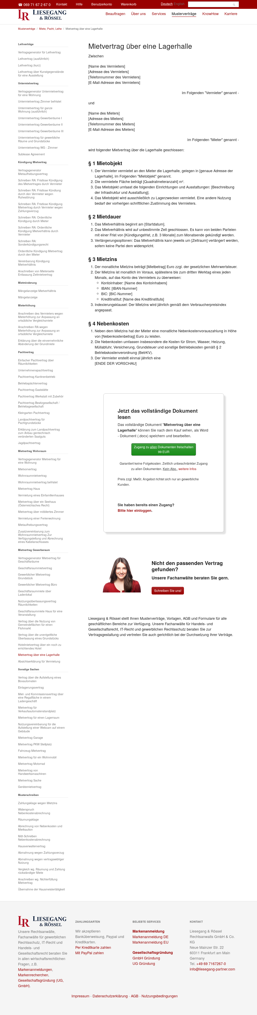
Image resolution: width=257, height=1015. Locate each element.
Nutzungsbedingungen (160, 995)
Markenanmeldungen (35, 969)
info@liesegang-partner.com (212, 968)
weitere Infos (187, 468)
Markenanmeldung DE (150, 936)
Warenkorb (128, 4)
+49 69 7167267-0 (211, 963)
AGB (134, 995)
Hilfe (79, 4)
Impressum (80, 995)
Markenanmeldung (148, 931)
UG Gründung (144, 963)
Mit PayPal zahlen (89, 952)
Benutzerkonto (101, 4)
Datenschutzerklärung (110, 995)
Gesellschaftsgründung (153, 952)
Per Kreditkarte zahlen (93, 947)
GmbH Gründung (146, 957)
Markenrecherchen (33, 974)
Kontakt (61, 4)
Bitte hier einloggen (134, 510)
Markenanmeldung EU (150, 942)
